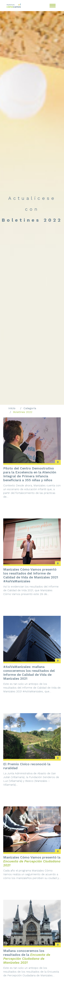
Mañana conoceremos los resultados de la (26, 957)
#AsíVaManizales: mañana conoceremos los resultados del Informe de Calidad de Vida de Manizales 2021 (29, 673)
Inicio (11, 408)
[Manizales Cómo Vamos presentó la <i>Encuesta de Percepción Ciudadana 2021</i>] (32, 829)
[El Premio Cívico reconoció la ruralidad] (32, 736)
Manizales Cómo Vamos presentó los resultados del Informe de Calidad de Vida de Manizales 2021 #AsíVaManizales (30, 575)
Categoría (30, 408)
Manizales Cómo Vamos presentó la (31, 861)
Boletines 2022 (22, 412)
